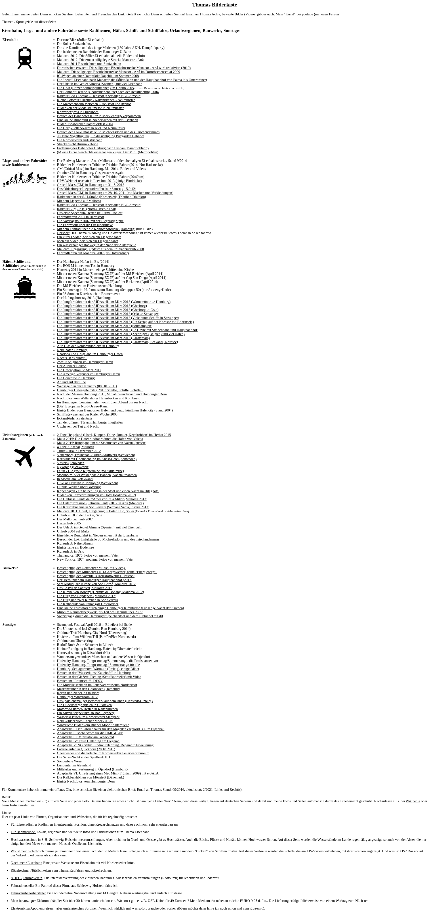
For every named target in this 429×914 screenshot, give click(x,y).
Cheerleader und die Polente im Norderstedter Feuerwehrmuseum (103, 753)
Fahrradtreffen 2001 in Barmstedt (80, 217)
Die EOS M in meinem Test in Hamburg (85, 265)
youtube (307, 14)
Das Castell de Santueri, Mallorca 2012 (84, 588)
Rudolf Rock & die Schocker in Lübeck (85, 645)
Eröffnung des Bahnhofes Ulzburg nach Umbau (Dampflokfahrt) (103, 148)
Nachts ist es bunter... (72, 358)
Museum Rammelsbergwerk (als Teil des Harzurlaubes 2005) (100, 612)
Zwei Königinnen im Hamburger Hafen (85, 362)
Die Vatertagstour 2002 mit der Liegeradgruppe (90, 221)
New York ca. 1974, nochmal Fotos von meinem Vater (95, 559)
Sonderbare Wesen (70, 761)
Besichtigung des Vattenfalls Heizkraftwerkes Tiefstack (96, 576)
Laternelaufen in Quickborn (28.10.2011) (86, 749)
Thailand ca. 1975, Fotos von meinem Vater (88, 555)
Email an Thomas (198, 14)
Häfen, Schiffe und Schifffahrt (140, 30)
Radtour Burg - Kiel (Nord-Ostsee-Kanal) (86, 209)
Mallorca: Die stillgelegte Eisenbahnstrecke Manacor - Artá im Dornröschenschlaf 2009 (118, 72)
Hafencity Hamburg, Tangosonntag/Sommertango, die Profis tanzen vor (107, 661)
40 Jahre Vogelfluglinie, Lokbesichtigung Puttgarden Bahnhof (100, 136)
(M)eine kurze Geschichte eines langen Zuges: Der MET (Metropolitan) (107, 152)
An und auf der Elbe (71, 382)
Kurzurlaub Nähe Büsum (75, 543)
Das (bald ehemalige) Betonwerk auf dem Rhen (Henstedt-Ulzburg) (105, 701)
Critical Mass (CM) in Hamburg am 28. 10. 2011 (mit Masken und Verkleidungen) (115, 193)
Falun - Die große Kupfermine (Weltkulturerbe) (90, 471)
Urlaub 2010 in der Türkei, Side (79, 515)
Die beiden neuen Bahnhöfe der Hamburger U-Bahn (94, 52)
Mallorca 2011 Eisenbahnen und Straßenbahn (89, 64)
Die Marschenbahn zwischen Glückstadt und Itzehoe (94, 104)
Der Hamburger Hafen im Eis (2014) (83, 261)
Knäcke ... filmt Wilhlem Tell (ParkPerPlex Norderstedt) (96, 637)
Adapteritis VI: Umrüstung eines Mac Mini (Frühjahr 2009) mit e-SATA (108, 773)
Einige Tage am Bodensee (75, 547)
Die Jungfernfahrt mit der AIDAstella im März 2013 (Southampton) (104, 326)
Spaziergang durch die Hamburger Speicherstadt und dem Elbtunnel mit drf (110, 616)
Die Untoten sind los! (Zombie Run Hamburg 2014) (93, 628)
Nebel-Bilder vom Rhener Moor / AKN (85, 721)
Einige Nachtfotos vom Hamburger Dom (86, 781)
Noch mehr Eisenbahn (26, 863)
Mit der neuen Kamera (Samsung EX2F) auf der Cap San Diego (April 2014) (111, 278)
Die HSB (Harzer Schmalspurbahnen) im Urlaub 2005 (95, 88)
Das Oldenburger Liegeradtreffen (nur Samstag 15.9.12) (96, 189)
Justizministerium (22, 805)
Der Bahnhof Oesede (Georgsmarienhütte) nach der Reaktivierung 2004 (108, 92)
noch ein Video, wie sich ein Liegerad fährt (87, 241)
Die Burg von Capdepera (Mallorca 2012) (86, 596)
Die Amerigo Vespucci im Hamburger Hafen (88, 374)
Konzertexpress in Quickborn (78, 112)
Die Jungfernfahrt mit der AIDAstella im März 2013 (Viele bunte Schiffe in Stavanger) (118, 318)
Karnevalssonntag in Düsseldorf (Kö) (83, 653)
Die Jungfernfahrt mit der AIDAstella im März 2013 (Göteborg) (102, 306)
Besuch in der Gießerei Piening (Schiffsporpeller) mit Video (99, 677)
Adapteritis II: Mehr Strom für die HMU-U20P (90, 733)
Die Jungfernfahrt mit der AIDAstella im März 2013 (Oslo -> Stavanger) (108, 314)
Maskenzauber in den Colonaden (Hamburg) (88, 689)
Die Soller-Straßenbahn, (74, 44)
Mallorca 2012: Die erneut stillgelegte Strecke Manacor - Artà (100, 60)
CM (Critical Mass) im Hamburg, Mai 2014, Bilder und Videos (101, 169)
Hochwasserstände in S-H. (29, 839)
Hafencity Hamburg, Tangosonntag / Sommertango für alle (98, 665)
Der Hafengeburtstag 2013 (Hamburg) (84, 298)
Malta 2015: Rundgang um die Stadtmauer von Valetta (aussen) (101, 443)
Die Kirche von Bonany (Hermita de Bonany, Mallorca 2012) (100, 592)
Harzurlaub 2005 (69, 523)
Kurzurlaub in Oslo (70, 551)
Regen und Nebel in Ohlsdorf (78, 693)
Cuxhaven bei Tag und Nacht (78, 426)
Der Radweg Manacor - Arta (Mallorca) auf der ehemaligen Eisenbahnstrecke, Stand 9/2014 (122, 161)
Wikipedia (413, 801)
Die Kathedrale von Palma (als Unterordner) (88, 604)
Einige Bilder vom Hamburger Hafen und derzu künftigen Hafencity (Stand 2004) (115, 410)
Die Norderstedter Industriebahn (79, 140)
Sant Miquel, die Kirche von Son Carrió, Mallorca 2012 (96, 584)
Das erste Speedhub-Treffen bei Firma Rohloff (89, 213)
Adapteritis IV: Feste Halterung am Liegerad (88, 741)
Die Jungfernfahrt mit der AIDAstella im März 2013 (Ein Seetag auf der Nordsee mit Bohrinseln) (125, 322)
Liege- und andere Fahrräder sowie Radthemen (66, 30)
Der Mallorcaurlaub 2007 (75, 519)
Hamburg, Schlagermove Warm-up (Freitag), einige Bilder (98, 669)
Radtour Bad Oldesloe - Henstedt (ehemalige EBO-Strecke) (99, 96)
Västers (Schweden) (71, 463)
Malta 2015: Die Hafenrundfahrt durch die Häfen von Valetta (100, 439)
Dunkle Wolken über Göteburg (79, 487)
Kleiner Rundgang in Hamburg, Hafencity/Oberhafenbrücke (99, 649)
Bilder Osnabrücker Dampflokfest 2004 (85, 124)
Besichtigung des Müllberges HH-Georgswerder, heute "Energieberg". (107, 572)
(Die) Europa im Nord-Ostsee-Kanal (82, 406)
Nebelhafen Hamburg (72, 350)
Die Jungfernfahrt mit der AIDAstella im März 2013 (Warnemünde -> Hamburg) (113, 302)
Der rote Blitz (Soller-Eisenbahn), (80, 40)
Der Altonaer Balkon (71, 366)
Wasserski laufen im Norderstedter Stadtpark (88, 717)
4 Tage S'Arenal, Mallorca (75, 447)
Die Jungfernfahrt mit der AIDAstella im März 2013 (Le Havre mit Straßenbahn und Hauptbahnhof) (127, 330)
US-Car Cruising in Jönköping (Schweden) (87, 483)
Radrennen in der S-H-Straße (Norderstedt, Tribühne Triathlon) (101, 197)
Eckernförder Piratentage (74, 418)
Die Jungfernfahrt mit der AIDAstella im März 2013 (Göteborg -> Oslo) (107, 310)
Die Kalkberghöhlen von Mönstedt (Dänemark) (90, 777)
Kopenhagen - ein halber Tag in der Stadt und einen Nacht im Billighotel (108, 491)
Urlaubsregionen (185, 30)
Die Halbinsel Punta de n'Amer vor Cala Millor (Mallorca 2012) (102, 499)
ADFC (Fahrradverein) (27, 878)
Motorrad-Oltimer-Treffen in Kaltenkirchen (87, 709)
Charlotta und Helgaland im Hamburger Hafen (90, 354)
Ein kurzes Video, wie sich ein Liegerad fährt (89, 237)
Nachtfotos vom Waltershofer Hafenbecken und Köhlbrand (98, 398)
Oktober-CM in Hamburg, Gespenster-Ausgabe (90, 173)
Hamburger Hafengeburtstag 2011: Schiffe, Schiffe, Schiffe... (100, 390)
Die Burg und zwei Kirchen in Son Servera (87, 600)
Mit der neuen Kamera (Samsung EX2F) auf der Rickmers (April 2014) (107, 282)
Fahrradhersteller (22, 885)
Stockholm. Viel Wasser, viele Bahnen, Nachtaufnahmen (97, 475)
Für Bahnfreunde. (23, 832)
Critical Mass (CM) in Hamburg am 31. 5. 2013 (90, 185)
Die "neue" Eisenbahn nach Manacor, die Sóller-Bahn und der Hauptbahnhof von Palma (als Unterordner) (132, 80)
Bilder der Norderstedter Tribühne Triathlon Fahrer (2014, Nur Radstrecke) (110, 165)
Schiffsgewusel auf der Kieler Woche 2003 (87, 414)
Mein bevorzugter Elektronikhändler (36, 901)
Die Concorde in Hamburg (76, 378)
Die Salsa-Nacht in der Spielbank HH (83, 757)
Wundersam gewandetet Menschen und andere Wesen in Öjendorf (103, 657)
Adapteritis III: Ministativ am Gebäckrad (85, 737)
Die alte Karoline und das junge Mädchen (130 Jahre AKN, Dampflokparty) (110, 48)
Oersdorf (63, 233)
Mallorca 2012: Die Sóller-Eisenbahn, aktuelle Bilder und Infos (101, 56)
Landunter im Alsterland (74, 765)
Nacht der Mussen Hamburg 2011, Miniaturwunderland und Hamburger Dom (112, 394)
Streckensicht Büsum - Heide (77, 144)
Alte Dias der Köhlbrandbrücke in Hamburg (88, 346)
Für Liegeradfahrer (24, 824)
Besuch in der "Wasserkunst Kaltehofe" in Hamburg (94, 673)
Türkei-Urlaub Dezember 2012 (79, 451)
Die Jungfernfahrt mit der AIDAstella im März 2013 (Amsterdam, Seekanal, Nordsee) (117, 342)
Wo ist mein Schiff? (24, 851)
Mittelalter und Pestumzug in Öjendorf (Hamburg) (92, 769)
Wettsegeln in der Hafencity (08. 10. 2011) (87, 386)
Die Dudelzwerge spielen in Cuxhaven (84, 705)
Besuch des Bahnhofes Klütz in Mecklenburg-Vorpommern (99, 116)
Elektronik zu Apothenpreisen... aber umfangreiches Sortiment (54, 908)
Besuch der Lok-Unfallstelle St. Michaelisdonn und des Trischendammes (108, 132)
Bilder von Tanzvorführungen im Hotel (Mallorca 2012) (96, 495)
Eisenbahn (11, 30)
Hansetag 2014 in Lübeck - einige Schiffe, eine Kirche (95, 269)
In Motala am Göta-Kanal (75, 479)
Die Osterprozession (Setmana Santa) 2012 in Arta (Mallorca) (100, 503)
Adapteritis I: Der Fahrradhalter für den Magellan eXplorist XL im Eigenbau (110, 729)
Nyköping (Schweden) (73, 467)
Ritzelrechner (20, 870)
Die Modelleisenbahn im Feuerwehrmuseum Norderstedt (97, 685)
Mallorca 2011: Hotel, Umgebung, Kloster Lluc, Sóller (96, 511)
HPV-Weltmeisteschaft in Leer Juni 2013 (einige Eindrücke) (99, 181)
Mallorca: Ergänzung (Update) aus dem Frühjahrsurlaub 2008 (100, 249)
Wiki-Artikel (25, 855)
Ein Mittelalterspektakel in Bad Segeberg (86, 713)
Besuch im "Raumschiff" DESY (80, 681)
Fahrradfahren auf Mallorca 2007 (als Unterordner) (93, 253)
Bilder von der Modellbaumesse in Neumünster (90, 108)
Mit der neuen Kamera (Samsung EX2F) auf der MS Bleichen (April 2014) (110, 273)
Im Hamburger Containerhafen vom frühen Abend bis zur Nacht (102, 402)
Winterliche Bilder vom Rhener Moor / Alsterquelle (93, 725)
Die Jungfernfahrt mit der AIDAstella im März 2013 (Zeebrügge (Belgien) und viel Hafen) (121, 334)
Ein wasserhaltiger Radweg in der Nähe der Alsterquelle (96, 245)
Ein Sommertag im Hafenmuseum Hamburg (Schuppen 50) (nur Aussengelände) (114, 290)
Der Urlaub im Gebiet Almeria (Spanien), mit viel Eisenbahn (99, 84)
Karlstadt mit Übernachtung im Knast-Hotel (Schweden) (97, 459)
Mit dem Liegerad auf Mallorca (79, 201)
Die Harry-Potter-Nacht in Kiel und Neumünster (91, 128)
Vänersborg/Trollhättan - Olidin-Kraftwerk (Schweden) (96, 455)
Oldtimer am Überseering (75, 641)
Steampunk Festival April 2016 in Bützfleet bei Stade (94, 624)
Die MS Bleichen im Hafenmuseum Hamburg (89, 286)
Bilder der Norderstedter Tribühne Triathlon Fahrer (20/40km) (100, 177)
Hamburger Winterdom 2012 (77, 697)
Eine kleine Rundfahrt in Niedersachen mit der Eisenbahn (97, 120)
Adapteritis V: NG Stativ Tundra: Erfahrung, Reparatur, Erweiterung (105, 745)
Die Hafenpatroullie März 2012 (79, 370)
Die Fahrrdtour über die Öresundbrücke (85, 225)
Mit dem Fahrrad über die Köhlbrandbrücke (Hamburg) (96, 229)
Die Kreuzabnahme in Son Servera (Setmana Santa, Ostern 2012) (103, 507)
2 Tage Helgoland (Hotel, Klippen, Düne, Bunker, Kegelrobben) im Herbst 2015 (114, 435)
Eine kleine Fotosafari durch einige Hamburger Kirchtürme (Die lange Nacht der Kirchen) (120, 608)
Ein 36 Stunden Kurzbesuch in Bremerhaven (88, 294)
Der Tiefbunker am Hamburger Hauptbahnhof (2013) (94, 580)
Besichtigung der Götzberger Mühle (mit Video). (91, 568)
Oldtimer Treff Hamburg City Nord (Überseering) (92, 632)
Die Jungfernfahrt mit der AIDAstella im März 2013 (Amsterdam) (103, 338)
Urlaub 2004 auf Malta (73, 531)
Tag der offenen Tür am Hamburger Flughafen (90, 422)
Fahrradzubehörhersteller (28, 893)
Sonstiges (231, 30)
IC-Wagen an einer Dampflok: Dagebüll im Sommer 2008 (98, 76)
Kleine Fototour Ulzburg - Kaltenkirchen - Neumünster (96, 100)
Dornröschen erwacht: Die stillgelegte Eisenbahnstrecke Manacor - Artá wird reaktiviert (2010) (124, 68)
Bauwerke (212, 30)
